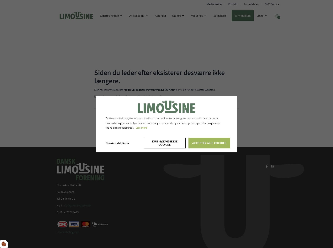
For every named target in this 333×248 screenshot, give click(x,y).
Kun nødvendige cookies (165, 143)
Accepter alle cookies (209, 143)
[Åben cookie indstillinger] (4, 244)
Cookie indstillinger (117, 143)
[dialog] (166, 124)
